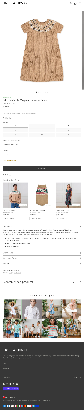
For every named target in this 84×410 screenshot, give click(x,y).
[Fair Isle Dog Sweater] (42, 195)
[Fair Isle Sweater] (15, 195)
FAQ (10, 273)
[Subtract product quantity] (5, 155)
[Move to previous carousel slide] (75, 282)
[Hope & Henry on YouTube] (17, 384)
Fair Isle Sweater (9, 210)
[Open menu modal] (80, 3)
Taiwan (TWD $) (9, 397)
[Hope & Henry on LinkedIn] (10, 384)
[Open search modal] (71, 3)
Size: (5, 122)
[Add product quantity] (11, 155)
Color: (11, 140)
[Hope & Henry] (15, 3)
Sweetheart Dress (62, 210)
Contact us (17, 273)
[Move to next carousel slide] (79, 282)
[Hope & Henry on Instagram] (7, 384)
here (17, 240)
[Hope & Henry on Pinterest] (14, 384)
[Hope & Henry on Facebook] (4, 384)
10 (42, 135)
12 (68, 135)
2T (15, 126)
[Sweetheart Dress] (68, 195)
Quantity (5, 150)
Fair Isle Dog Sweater (37, 210)
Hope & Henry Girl (9, 103)
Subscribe (77, 377)
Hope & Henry (16, 400)
